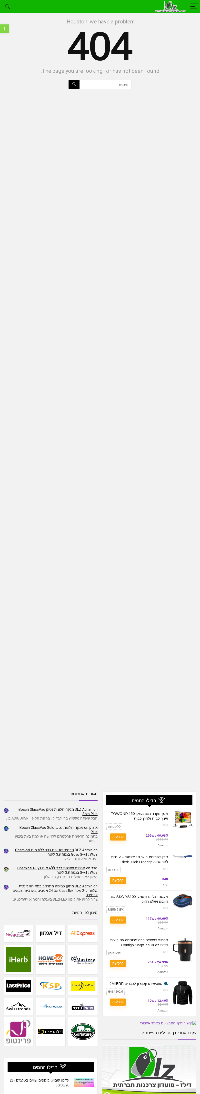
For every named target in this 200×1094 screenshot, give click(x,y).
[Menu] (194, 6)
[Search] (7, 6)
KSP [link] (165, 885)
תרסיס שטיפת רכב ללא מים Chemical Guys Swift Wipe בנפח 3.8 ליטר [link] (56, 852)
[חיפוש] (74, 84)
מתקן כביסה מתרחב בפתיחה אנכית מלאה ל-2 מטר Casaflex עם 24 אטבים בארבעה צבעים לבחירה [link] (55, 890)
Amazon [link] (163, 845)
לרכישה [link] (118, 837)
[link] (4, 28)
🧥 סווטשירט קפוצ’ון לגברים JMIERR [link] (139, 983)
